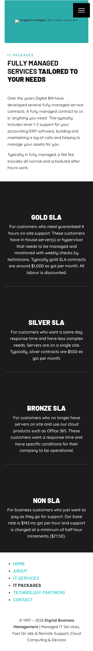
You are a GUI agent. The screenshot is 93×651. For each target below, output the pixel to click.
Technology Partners (39, 592)
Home (19, 563)
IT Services (26, 578)
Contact (23, 599)
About (20, 571)
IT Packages (27, 585)
